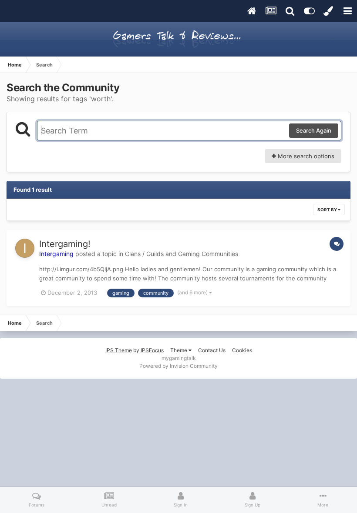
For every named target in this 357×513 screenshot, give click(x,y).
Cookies (242, 350)
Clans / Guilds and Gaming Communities (181, 253)
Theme (179, 350)
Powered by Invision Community (178, 366)
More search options (305, 156)
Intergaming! (65, 244)
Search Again (313, 130)
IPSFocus (152, 350)
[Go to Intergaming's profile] (24, 248)
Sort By (327, 209)
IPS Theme (118, 350)
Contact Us (212, 350)
